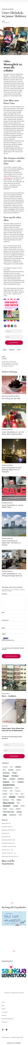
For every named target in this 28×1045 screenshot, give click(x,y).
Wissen (3, 1008)
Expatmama (11, 349)
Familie (16, 787)
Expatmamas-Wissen (7, 843)
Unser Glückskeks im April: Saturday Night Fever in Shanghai (12, 470)
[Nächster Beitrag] (14, 711)
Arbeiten (18, 767)
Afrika (11, 766)
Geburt (11, 790)
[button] (5, 326)
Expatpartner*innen (7, 788)
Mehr (12, 902)
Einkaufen (21, 779)
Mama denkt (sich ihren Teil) (9, 856)
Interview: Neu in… (6, 849)
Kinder (12, 797)
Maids (13, 799)
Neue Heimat (8, 803)
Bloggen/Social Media (7, 830)
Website (3, 628)
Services (4, 1015)
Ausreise (11, 770)
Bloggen (6, 776)
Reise (18, 802)
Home (3, 1002)
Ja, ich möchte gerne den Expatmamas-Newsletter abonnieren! (13, 649)
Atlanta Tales (5, 396)
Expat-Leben (5, 726)
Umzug (19, 812)
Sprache (11, 808)
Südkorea (18, 808)
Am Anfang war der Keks (11, 399)
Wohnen (20, 814)
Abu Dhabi (5, 766)
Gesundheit (17, 790)
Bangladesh (18, 769)
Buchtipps (15, 776)
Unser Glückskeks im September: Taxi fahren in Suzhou (11, 543)
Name (3, 612)
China (4, 779)
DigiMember (18, 1043)
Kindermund (21, 797)
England (4, 349)
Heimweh (5, 793)
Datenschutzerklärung (7, 1018)
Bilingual (14, 773)
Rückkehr (6, 806)
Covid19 (12, 779)
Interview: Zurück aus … (7, 853)
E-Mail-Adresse (5, 620)
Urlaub (18, 349)
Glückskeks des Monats (7, 9)
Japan (22, 793)
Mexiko (19, 800)
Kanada (4, 796)
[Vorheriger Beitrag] (14, 677)
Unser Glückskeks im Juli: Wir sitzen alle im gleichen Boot (13, 433)
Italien (17, 793)
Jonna (3, 21)
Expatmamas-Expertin (7, 840)
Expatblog (20, 782)
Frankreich (5, 790)
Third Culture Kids (8, 812)
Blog (3, 1005)
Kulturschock (6, 799)
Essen (13, 781)
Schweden (22, 805)
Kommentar (4, 593)
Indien (11, 793)
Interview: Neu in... (6, 693)
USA (5, 815)
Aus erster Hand (6, 826)
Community (4, 1012)
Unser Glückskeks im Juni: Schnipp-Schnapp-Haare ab (12, 575)
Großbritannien (8, 178)
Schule (15, 806)
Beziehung (6, 773)
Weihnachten (13, 815)
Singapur (5, 808)
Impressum (4, 1022)
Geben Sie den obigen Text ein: (8, 640)
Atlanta (4, 769)
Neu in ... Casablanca (9, 696)
